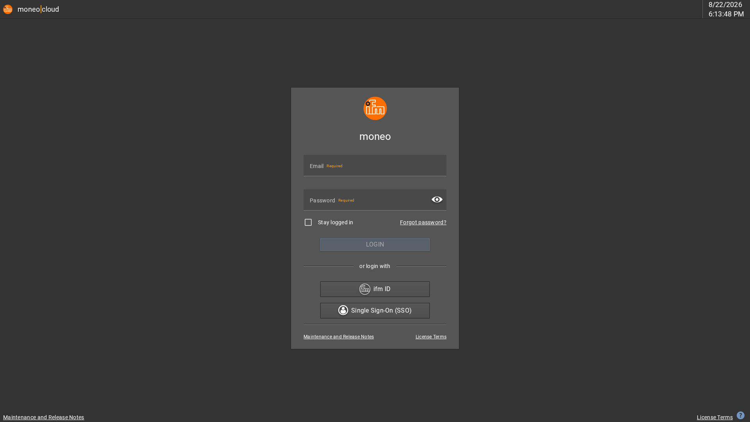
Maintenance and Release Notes (339, 337)
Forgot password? (423, 222)
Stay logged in (336, 222)
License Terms (431, 337)
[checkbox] (308, 222)
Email (316, 166)
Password (322, 200)
